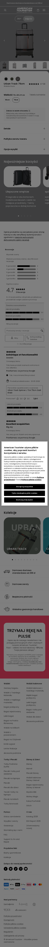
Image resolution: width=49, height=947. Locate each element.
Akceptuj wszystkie (24, 487)
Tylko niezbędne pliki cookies (24, 493)
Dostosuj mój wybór (24, 500)
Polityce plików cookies (31, 480)
